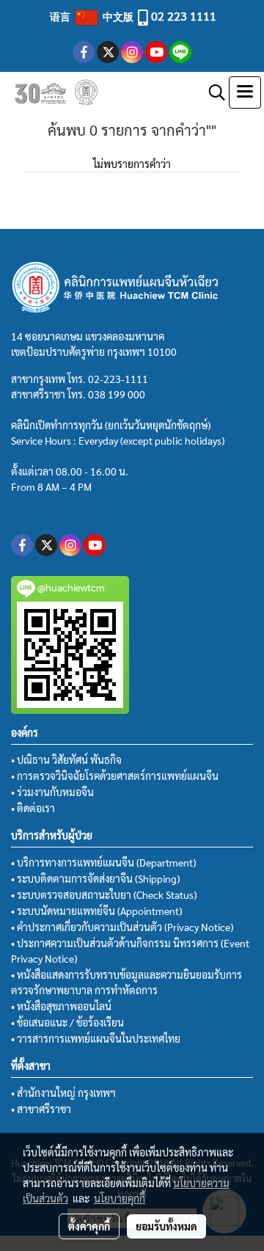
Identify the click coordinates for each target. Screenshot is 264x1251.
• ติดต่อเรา (33, 807)
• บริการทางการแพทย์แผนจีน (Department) (103, 862)
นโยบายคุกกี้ (119, 1198)
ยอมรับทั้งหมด (166, 1226)
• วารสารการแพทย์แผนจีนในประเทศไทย (95, 1038)
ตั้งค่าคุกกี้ (89, 1226)
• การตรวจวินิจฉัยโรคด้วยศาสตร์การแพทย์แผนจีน (115, 775)
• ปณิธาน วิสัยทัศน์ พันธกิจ (66, 759)
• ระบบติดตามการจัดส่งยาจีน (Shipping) (95, 878)
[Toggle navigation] (245, 92)
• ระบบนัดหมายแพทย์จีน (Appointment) (96, 910)
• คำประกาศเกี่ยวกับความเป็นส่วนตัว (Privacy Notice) (122, 926)
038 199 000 (116, 394)
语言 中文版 (93, 16)
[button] (212, 92)
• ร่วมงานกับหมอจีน (52, 791)
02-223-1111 (118, 378)
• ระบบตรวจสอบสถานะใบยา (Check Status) (104, 894)
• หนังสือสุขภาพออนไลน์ (61, 1006)
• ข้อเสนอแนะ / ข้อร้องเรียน (67, 1022)
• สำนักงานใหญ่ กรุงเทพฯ (63, 1092)
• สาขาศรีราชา (41, 1108)
